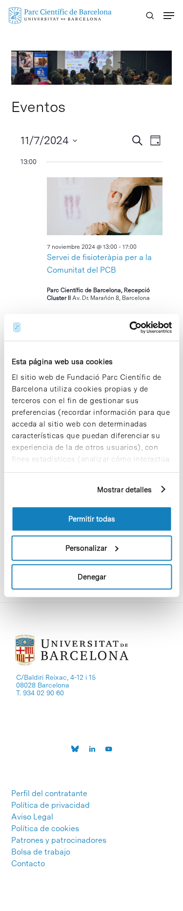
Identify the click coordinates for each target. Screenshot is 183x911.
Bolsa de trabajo (40, 852)
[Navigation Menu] (168, 15)
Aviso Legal (32, 817)
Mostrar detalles (124, 489)
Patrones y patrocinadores (58, 840)
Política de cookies (45, 829)
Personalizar (86, 547)
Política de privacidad (50, 805)
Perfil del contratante (49, 794)
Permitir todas (91, 519)
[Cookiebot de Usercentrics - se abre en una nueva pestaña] (130, 327)
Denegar (92, 577)
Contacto (28, 864)
